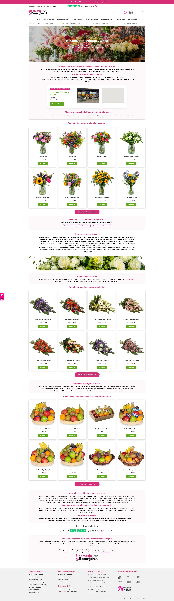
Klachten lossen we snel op (36, 582)
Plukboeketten (78, 19)
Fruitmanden (120, 19)
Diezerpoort (106, 226)
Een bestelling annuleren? (36, 579)
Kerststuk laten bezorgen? (65, 577)
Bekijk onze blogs (34, 592)
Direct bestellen (57, 104)
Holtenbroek (85, 226)
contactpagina (105, 552)
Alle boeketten (49, 19)
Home (38, 19)
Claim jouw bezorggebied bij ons (67, 589)
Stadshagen (75, 226)
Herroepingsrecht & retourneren (38, 584)
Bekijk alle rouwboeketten (87, 375)
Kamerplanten (133, 19)
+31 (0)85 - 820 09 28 (96, 580)
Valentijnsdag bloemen (64, 582)
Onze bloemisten (131, 6)
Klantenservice (141, 6)
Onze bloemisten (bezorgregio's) (67, 591)
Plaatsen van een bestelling (36, 574)
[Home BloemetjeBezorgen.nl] (38, 13)
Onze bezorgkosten (34, 577)
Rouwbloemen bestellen (65, 574)
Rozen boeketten (63, 19)
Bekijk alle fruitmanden (87, 484)
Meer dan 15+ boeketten (87, 212)
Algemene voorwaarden (35, 587)
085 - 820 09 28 (51, 6)
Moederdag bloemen (64, 579)
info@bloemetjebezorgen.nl (98, 586)
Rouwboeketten (106, 19)
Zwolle (66, 226)
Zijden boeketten (92, 19)
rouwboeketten (130, 279)
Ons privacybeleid (34, 589)
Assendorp (96, 226)
